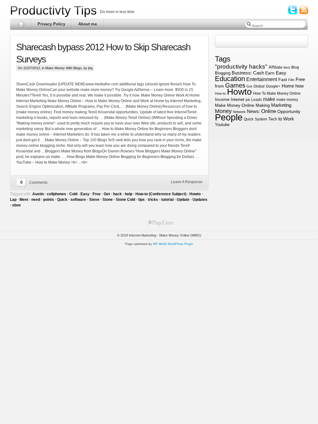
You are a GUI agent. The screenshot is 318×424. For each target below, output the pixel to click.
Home (288, 85)
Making (263, 105)
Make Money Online (234, 105)
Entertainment (261, 79)
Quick (62, 199)
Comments (38, 182)
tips (141, 199)
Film (291, 80)
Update (183, 199)
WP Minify (160, 244)
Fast (282, 79)
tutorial (167, 199)
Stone (107, 199)
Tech (272, 119)
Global (259, 86)
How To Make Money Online (277, 93)
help (128, 194)
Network (239, 112)
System (261, 119)
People (229, 117)
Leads (256, 99)
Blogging (222, 73)
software (78, 199)
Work (288, 118)
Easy (84, 194)
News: (253, 111)
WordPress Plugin (180, 244)
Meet (24, 199)
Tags (224, 59)
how (299, 85)
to (280, 118)
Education (230, 79)
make (269, 99)
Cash (258, 72)
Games (235, 85)
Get (107, 194)
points (48, 199)
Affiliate (275, 67)
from (219, 86)
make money (287, 99)
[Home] (20, 24)
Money (223, 111)
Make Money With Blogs (63, 68)
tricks (153, 199)
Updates (200, 199)
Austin (38, 194)
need (35, 199)
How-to (220, 93)
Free (97, 194)
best (287, 67)
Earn (270, 72)
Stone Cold (125, 199)
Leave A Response (186, 182)
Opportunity (288, 111)
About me (87, 24)
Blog (295, 67)
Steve (94, 199)
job (248, 99)
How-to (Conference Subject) (160, 194)
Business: (242, 72)
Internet (237, 99)
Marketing (281, 105)
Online (268, 111)
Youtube (222, 125)
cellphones (56, 194)
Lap (13, 199)
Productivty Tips (53, 10)
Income (222, 99)
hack (117, 194)
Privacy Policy (51, 24)
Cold (73, 194)
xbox (16, 205)
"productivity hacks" (241, 66)
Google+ (273, 86)
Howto (195, 194)
